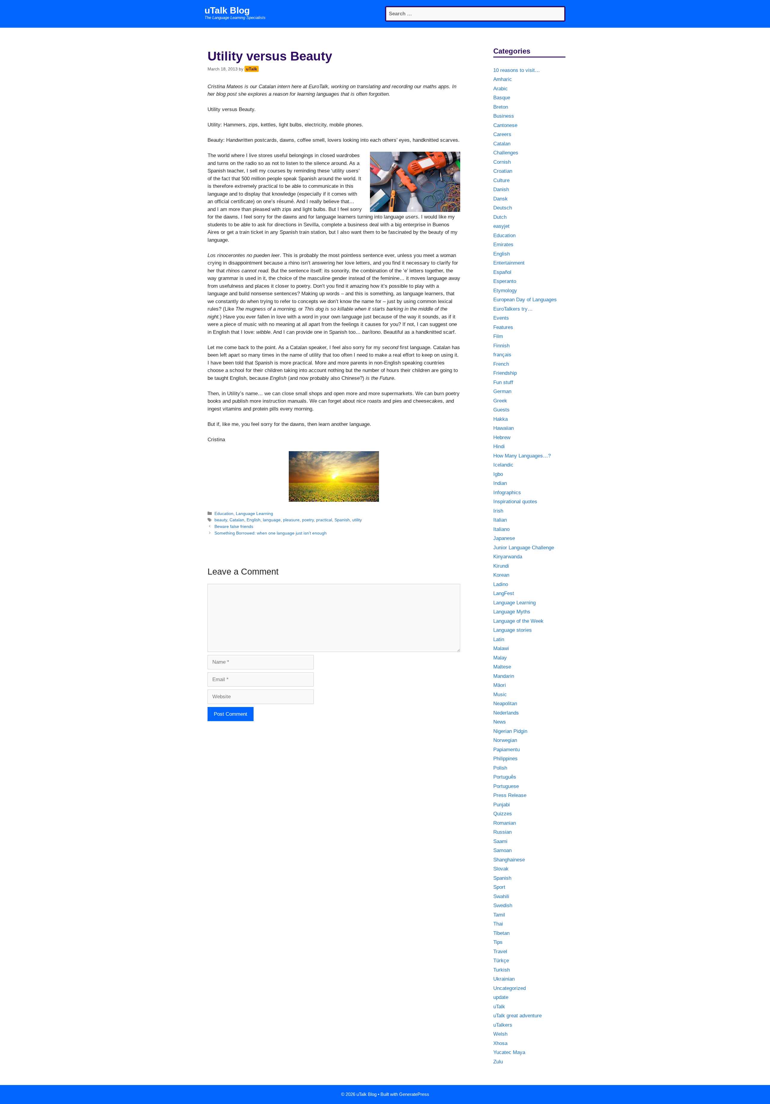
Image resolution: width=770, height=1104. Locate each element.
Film (498, 336)
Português (504, 777)
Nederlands (506, 713)
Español (502, 272)
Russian (502, 832)
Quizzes (502, 814)
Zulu (498, 1062)
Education (223, 513)
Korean (501, 575)
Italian (500, 520)
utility (357, 519)
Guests (501, 410)
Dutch (500, 217)
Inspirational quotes (515, 501)
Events (501, 318)
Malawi (501, 648)
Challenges (505, 153)
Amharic (502, 79)
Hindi (499, 446)
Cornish (502, 162)
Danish (501, 189)
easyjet (501, 226)
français (502, 355)
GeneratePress (414, 1094)
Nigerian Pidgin (510, 731)
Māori (499, 685)
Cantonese (505, 125)
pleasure (291, 519)
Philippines (505, 758)
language (272, 519)
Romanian (504, 823)
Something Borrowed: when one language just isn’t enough (270, 533)
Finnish (501, 346)
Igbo (498, 474)
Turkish (501, 970)
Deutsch (502, 208)
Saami (500, 841)
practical (324, 519)
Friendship (505, 373)
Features (503, 327)
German (502, 391)
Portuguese (506, 786)
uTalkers (502, 1025)
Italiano (501, 529)
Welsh (500, 1034)
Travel (500, 951)
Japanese (504, 538)
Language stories (512, 630)
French (501, 364)
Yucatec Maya (509, 1052)
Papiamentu (506, 749)
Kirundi (501, 566)
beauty (220, 519)
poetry (308, 519)
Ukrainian (504, 979)
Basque (501, 98)
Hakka (500, 419)
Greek (500, 401)
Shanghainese (509, 860)
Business (503, 116)
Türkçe (501, 960)
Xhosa (500, 1043)
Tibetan (501, 933)
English (253, 519)
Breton (500, 107)
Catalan (236, 519)
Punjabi (501, 805)
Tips (498, 942)
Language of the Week (518, 621)
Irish (498, 511)
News (499, 722)
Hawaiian (503, 428)
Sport (499, 887)
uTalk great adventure (517, 1016)
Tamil (499, 915)
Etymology (505, 290)
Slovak (501, 869)
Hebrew (501, 437)
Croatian (502, 171)
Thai (498, 924)
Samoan (502, 850)
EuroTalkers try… (513, 309)
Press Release (509, 795)
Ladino (500, 584)
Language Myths (511, 612)
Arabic (500, 88)
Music (500, 694)
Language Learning (254, 513)
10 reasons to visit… (516, 70)
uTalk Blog (227, 10)
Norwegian (505, 740)
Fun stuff (503, 382)
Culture (501, 180)
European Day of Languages (525, 299)
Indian (500, 483)
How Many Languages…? (522, 456)
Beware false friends (233, 526)
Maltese (502, 667)
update (500, 997)
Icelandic (503, 465)
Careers (502, 134)
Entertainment (509, 263)
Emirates (503, 244)
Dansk (500, 199)
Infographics (507, 492)
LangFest (503, 593)
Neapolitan (505, 703)
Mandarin (503, 676)
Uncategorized (509, 988)
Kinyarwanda (507, 557)
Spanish (342, 519)
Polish (500, 768)
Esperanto (504, 281)
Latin (498, 639)
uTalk (499, 1006)
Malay (500, 658)
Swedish (502, 905)
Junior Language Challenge (523, 547)
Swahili (501, 896)
